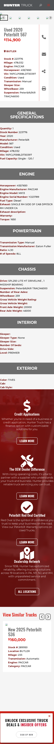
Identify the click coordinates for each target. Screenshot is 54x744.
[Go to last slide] (3, 18)
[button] (13, 18)
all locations (27, 591)
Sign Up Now (26, 734)
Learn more (27, 441)
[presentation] (42, 616)
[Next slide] (50, 18)
